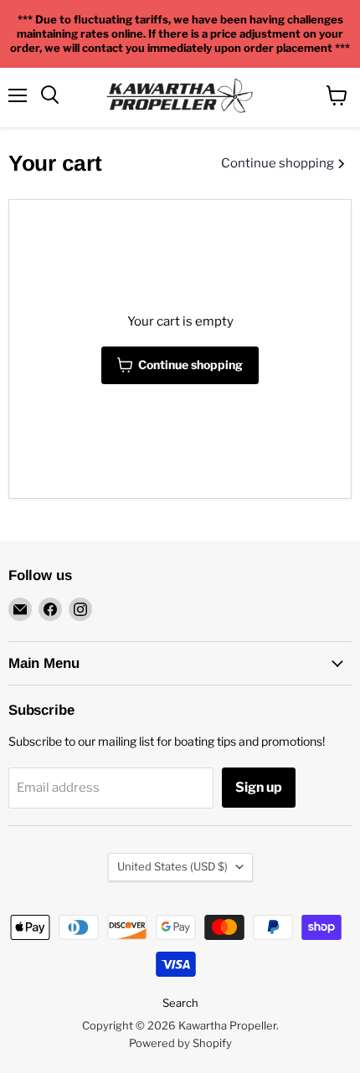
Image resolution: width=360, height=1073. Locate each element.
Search (180, 1002)
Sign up (258, 787)
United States (172, 866)
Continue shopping (279, 164)
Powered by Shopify (180, 1043)
